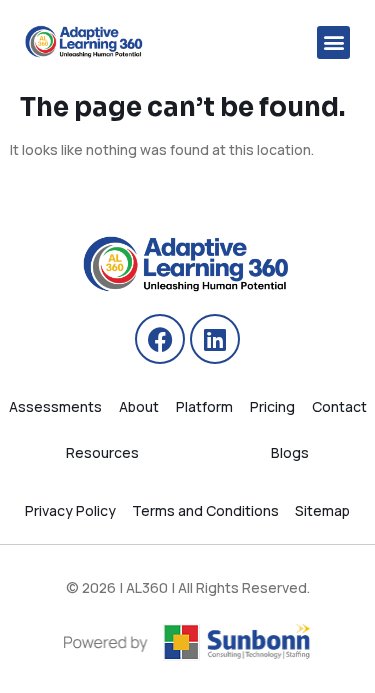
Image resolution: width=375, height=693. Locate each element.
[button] (333, 42)
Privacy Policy (70, 510)
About (139, 406)
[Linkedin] (215, 339)
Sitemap (322, 510)
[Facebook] (160, 339)
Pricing (272, 406)
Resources (102, 452)
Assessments (55, 406)
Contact (339, 406)
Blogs (290, 452)
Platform (204, 406)
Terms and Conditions (205, 510)
